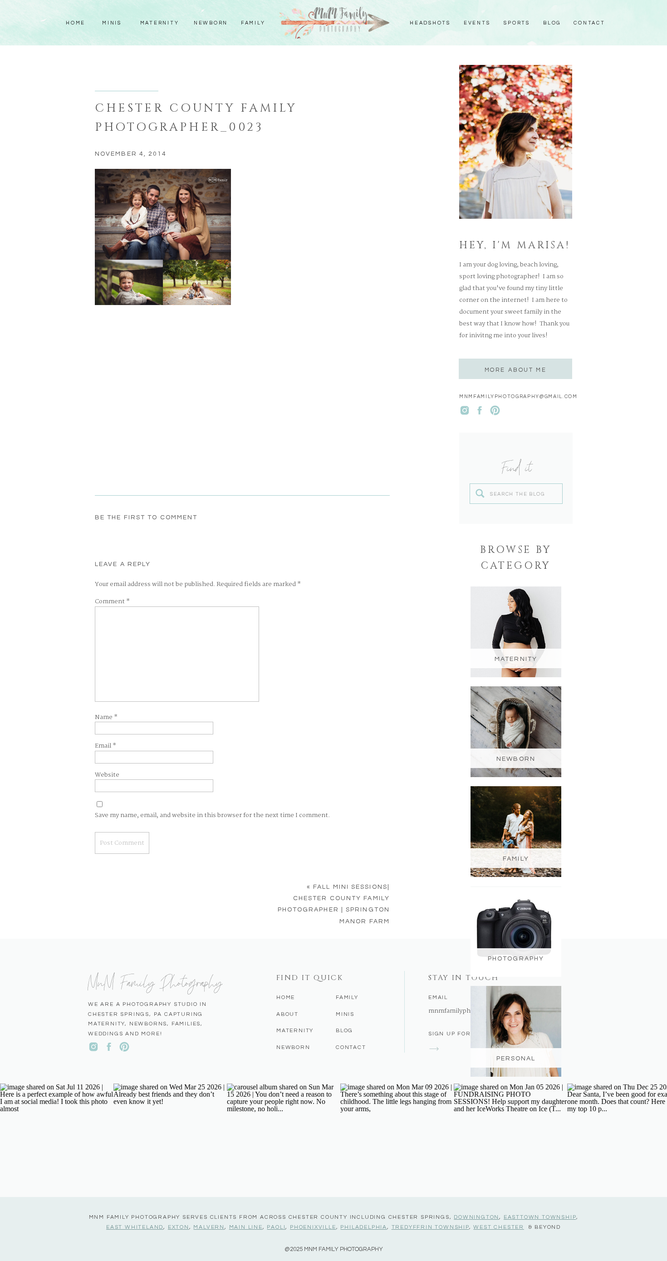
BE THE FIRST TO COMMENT (146, 517)
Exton (178, 1227)
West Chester (498, 1227)
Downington (476, 1217)
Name (106, 717)
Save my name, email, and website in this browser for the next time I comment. (212, 815)
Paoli (276, 1227)
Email (105, 746)
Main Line (246, 1227)
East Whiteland (134, 1227)
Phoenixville (313, 1227)
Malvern (209, 1227)
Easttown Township (540, 1217)
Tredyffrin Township (430, 1227)
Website (107, 775)
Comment (112, 601)
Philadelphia (363, 1227)
